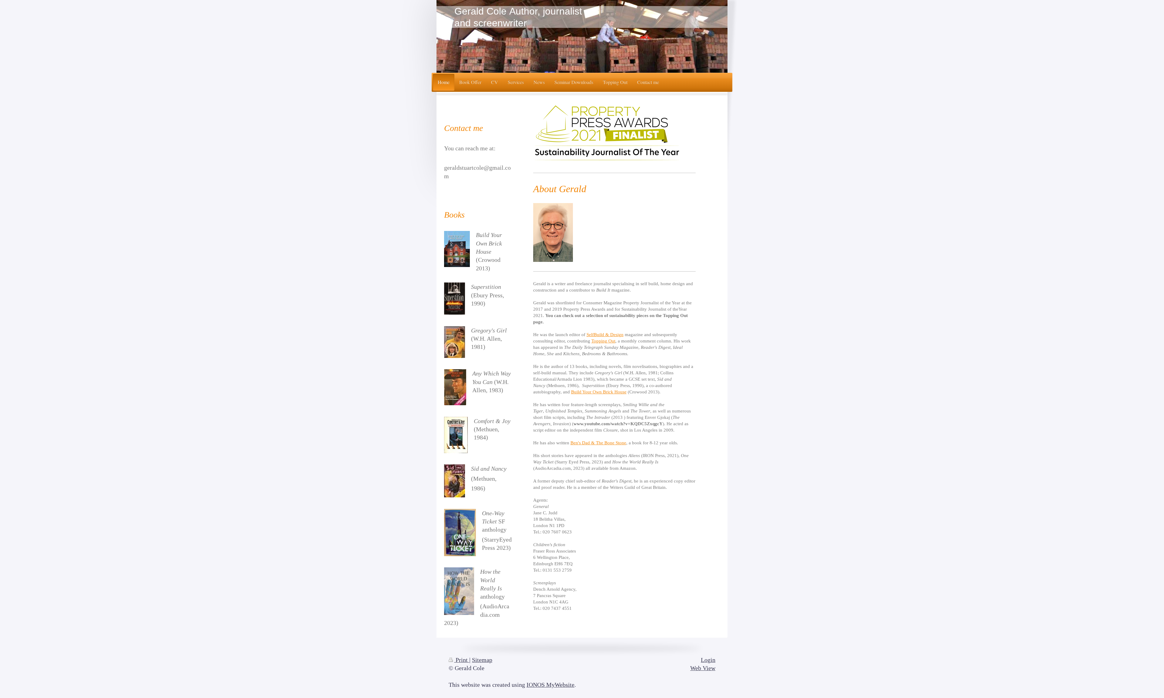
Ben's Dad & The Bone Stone (598, 442)
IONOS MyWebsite (550, 685)
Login (708, 660)
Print (461, 660)
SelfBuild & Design (605, 334)
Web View (702, 668)
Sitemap (482, 660)
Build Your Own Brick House (599, 391)
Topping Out (603, 341)
